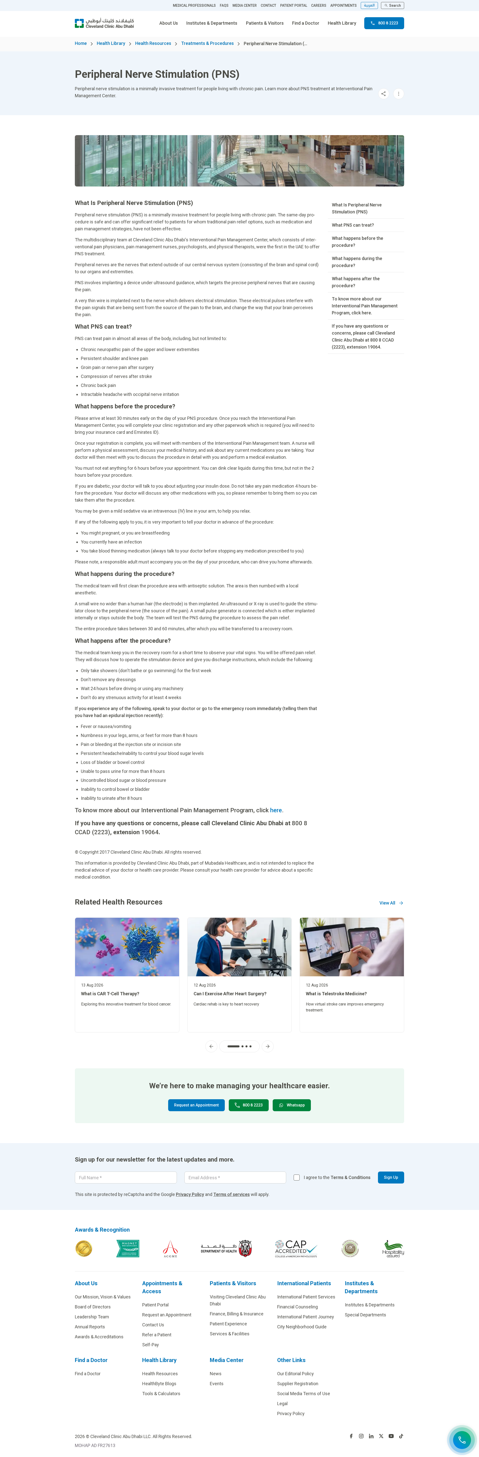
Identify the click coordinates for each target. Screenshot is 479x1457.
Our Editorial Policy (295, 1373)
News (216, 1373)
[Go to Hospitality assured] (393, 1248)
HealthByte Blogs (159, 1383)
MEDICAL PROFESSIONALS (194, 5)
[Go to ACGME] (170, 1248)
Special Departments (365, 1314)
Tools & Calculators (161, 1393)
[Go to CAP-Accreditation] (296, 1248)
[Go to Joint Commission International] (84, 1248)
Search (395, 5)
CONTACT (268, 5)
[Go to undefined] (351, 1436)
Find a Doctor (305, 23)
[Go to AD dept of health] (226, 1248)
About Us (168, 23)
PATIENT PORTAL (293, 5)
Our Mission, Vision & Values (103, 1296)
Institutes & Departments (211, 23)
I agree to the (337, 1177)
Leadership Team (92, 1316)
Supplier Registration (297, 1383)
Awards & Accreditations (99, 1336)
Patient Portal (155, 1304)
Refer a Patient (156, 1334)
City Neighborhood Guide (302, 1326)
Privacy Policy (190, 1194)
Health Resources (153, 43)
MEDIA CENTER (245, 5)
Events (217, 1383)
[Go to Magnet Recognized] (127, 1248)
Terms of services (231, 1194)
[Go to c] (350, 1248)
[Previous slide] (211, 1046)
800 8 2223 (388, 23)
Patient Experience (228, 1323)
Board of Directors (93, 1306)
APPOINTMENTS (343, 5)
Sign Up (391, 1177)
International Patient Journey (305, 1316)
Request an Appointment (196, 1105)
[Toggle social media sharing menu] (383, 93)
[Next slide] (268, 1046)
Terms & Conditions (350, 1177)
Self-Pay (150, 1344)
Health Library (342, 23)
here (276, 810)
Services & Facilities (229, 1333)
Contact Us (153, 1324)
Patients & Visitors (265, 23)
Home (81, 43)
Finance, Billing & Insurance (236, 1313)
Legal (282, 1403)
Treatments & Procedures (207, 43)
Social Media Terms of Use (303, 1393)
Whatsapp (296, 1105)
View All (387, 903)
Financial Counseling (297, 1306)
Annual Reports (90, 1326)
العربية (369, 5)
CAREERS (318, 5)
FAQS (224, 5)
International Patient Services (306, 1296)
